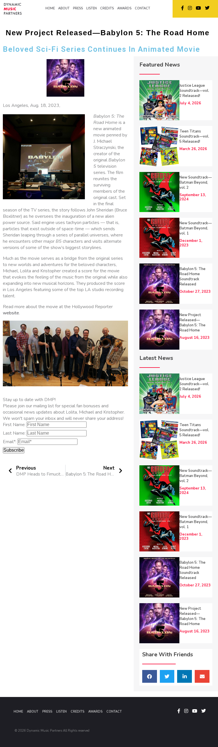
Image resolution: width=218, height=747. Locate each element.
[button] (149, 676)
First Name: (14, 425)
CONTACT (142, 8)
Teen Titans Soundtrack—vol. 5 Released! (194, 136)
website (11, 313)
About (32, 711)
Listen (61, 711)
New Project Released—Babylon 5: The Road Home (192, 322)
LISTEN (91, 8)
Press (47, 711)
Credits (77, 711)
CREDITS (107, 8)
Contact (114, 711)
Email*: (9, 442)
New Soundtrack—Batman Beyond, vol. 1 (195, 228)
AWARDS (124, 8)
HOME (50, 8)
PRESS (78, 8)
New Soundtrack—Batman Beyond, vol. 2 (195, 182)
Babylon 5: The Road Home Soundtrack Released (192, 276)
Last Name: (14, 433)
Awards (95, 711)
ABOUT (64, 8)
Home (18, 711)
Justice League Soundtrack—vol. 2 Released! (194, 90)
